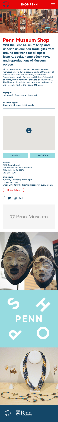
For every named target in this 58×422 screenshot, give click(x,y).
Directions (42, 155)
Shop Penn (29, 4)
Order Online (13, 190)
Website (16, 155)
